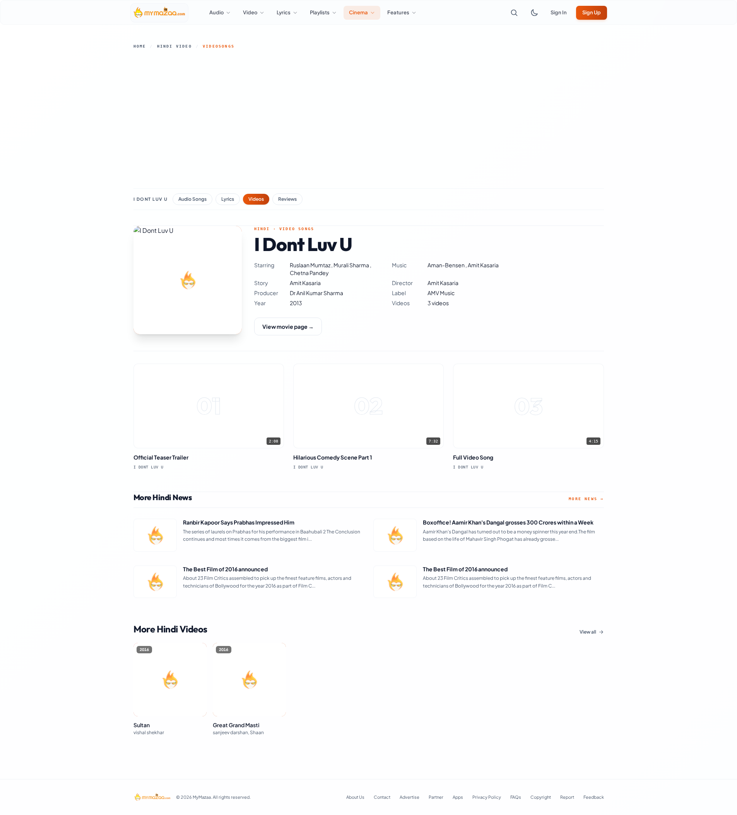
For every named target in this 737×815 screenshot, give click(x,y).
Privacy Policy (486, 797)
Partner (436, 797)
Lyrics (227, 199)
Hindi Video (174, 46)
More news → (586, 499)
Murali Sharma (351, 264)
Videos (256, 199)
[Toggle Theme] (534, 13)
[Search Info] (514, 13)
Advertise (409, 797)
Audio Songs (192, 199)
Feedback (593, 797)
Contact (382, 797)
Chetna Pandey (309, 272)
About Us (355, 797)
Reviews (287, 199)
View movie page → (288, 326)
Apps (458, 797)
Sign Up (591, 12)
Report (567, 797)
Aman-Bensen (446, 264)
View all (588, 632)
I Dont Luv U (150, 199)
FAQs (515, 797)
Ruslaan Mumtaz (310, 264)
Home (139, 46)
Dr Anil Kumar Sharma (316, 292)
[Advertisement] (369, 119)
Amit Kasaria (483, 264)
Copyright (540, 797)
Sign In (559, 12)
